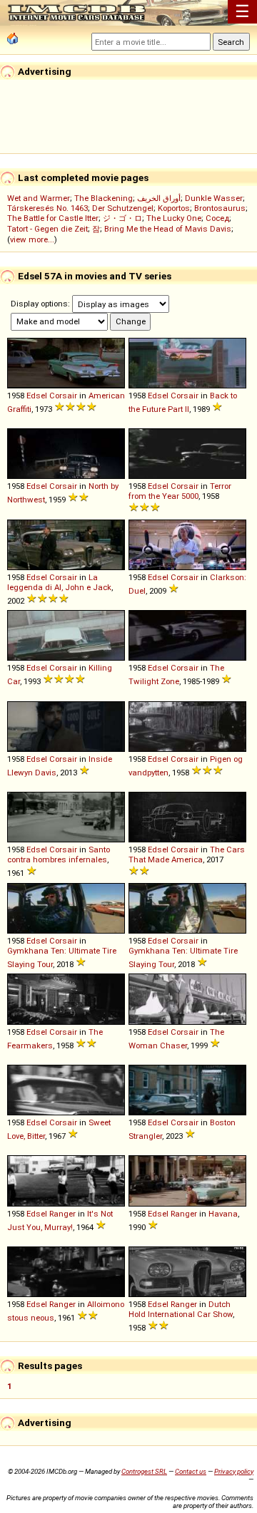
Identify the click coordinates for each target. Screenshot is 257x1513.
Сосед (217, 218)
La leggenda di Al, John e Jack (59, 582)
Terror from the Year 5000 (179, 491)
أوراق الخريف (159, 198)
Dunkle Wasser (214, 198)
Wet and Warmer (38, 198)
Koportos (174, 208)
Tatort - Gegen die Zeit (47, 229)
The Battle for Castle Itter (53, 218)
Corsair (63, 396)
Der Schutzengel (122, 208)
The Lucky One (173, 218)
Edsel (36, 396)
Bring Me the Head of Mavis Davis (167, 229)
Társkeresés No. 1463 (47, 208)
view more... (32, 239)
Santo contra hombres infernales (58, 854)
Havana (223, 1214)
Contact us (190, 1471)
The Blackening (103, 198)
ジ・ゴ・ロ (122, 218)
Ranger (62, 1214)
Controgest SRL (144, 1471)
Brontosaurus (220, 208)
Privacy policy (233, 1471)
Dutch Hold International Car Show (180, 1309)
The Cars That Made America (186, 854)
